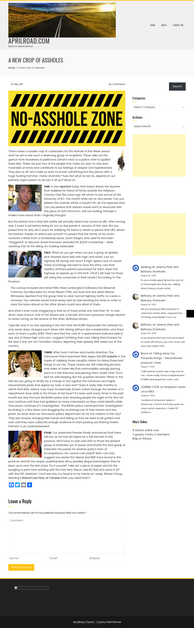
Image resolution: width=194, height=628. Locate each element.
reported (65, 186)
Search (177, 86)
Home (152, 25)
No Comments (116, 84)
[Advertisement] (159, 155)
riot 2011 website (107, 356)
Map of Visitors (142, 438)
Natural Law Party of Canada (41, 478)
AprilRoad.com (29, 40)
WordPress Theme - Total (87, 622)
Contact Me (178, 25)
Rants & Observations (20, 46)
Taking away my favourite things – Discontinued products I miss (161, 358)
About (164, 25)
